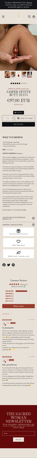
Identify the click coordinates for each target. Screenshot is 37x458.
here (24, 210)
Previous (2, 47)
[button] (3, 17)
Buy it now (18, 124)
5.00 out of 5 (24, 284)
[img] (7, 320)
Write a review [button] (18, 306)
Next (35, 47)
